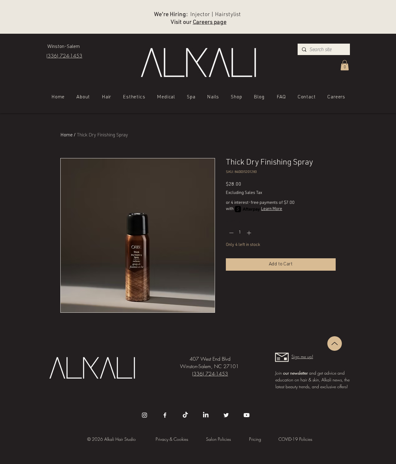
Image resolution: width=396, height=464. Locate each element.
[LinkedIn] (205, 415)
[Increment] (249, 232)
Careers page (209, 22)
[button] (344, 65)
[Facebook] (164, 415)
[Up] (334, 343)
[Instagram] (144, 415)
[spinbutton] (240, 232)
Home (66, 135)
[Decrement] (231, 232)
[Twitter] (226, 415)
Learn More (271, 209)
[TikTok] (185, 415)
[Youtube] (246, 415)
